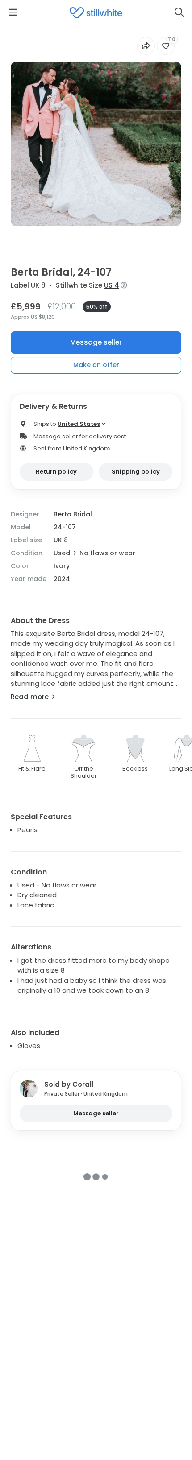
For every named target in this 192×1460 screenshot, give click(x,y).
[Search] (179, 12)
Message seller (96, 342)
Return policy (56, 471)
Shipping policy (136, 471)
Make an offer (96, 364)
